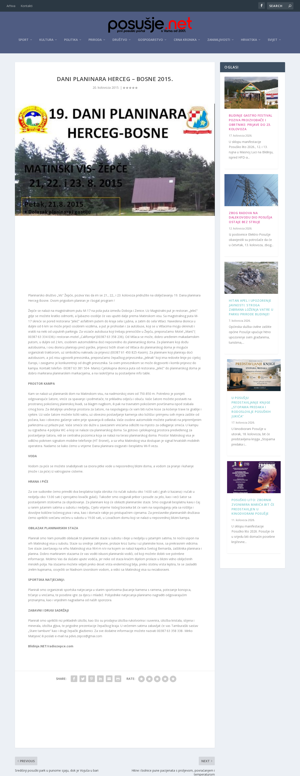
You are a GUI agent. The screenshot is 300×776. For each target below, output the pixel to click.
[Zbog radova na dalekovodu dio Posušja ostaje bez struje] (251, 190)
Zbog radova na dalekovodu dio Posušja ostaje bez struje (250, 217)
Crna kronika (185, 40)
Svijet (272, 40)
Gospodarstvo (150, 40)
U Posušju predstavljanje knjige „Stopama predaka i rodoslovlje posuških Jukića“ (251, 407)
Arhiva (11, 6)
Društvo (119, 40)
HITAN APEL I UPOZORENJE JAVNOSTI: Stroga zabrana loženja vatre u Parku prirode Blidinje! (251, 307)
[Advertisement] (115, 255)
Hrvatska (249, 40)
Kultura (46, 40)
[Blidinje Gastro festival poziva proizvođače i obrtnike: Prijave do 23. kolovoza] (251, 93)
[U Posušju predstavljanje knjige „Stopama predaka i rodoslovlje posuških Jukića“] (253, 375)
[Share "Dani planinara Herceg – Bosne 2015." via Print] (118, 678)
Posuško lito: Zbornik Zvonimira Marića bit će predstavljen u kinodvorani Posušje (253, 507)
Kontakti (27, 6)
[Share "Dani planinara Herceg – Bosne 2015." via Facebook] (74, 678)
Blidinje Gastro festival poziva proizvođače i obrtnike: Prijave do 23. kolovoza (250, 122)
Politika (71, 40)
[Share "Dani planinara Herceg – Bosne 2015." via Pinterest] (91, 678)
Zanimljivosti (218, 40)
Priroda (95, 40)
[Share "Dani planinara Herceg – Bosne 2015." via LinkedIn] (100, 678)
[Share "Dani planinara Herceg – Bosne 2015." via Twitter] (82, 678)
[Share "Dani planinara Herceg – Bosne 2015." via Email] (109, 678)
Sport (23, 40)
